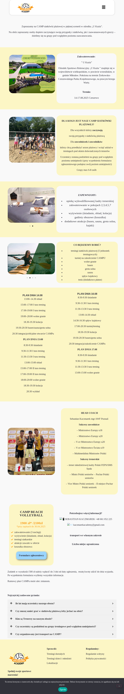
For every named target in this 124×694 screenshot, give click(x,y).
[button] (104, 7)
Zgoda (63, 689)
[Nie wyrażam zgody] (119, 686)
